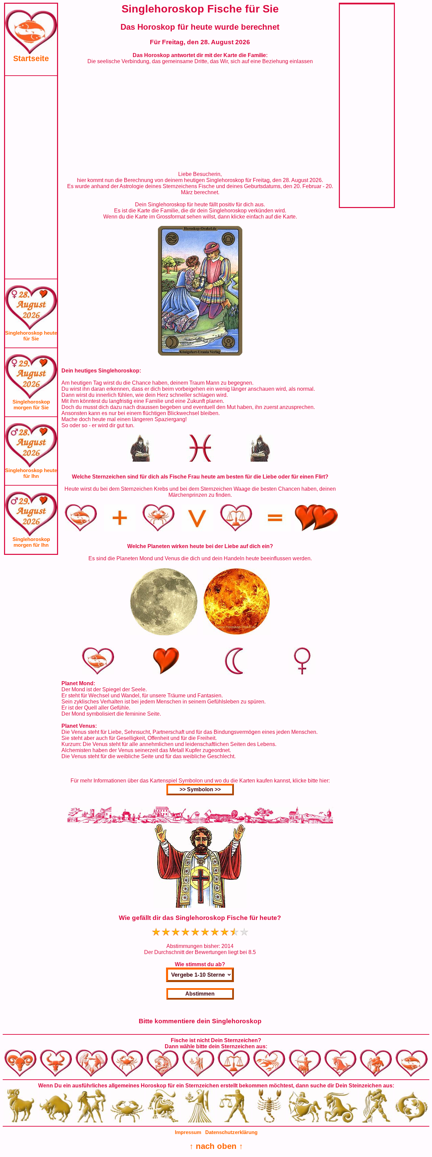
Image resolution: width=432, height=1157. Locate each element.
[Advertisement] (31, 177)
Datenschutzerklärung (231, 1132)
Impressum (188, 1132)
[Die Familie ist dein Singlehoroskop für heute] (200, 354)
